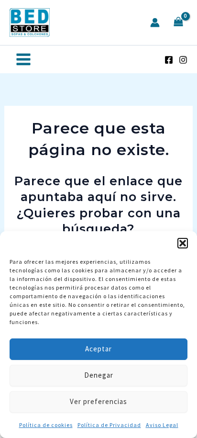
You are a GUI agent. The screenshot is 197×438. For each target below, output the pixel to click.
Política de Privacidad (109, 424)
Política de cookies (46, 424)
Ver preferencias (98, 401)
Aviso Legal (162, 424)
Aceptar (98, 348)
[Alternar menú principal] (23, 59)
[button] (182, 243)
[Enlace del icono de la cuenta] (155, 22)
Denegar (98, 375)
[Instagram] (183, 60)
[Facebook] (168, 60)
